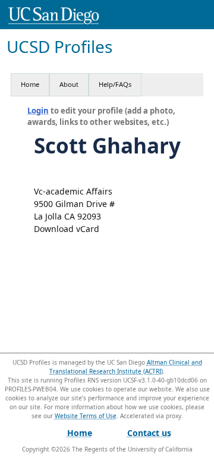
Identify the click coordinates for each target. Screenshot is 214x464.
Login (38, 110)
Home (30, 84)
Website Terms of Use (86, 416)
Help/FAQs (115, 84)
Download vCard (66, 228)
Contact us (149, 432)
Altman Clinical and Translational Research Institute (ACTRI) (125, 366)
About (68, 84)
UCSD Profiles (59, 46)
